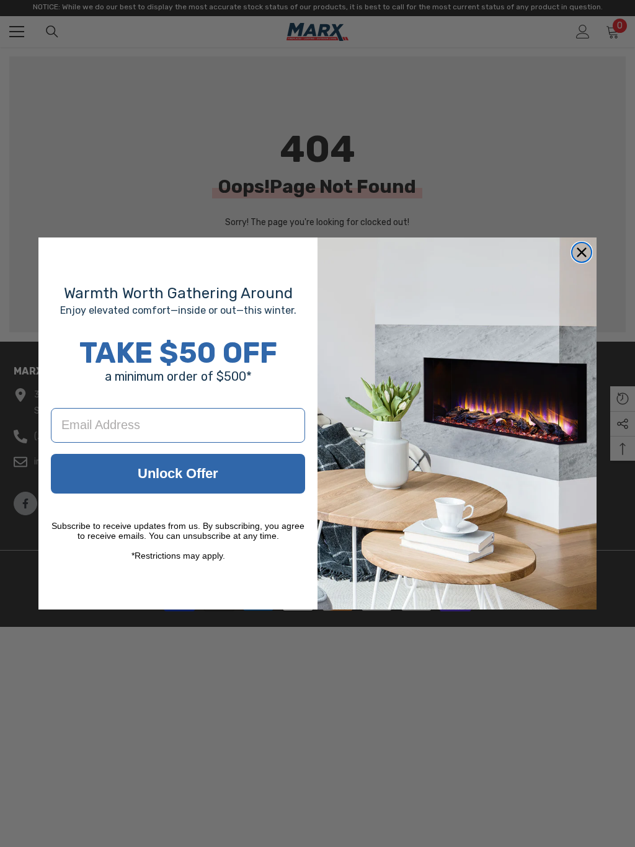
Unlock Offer (178, 473)
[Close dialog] (582, 252)
